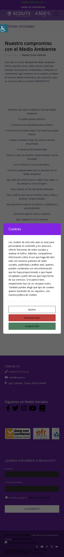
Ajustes (32, 309)
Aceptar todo (32, 326)
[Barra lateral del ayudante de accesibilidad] (4, 28)
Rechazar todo (32, 317)
